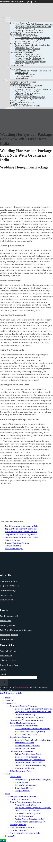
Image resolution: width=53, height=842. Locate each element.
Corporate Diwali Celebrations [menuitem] (29, 762)
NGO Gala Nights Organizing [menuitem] (27, 734)
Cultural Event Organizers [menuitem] (21, 751)
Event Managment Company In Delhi (21, 526)
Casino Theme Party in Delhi (27, 91)
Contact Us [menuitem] (10, 836)
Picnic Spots (15, 69)
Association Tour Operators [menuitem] (27, 745)
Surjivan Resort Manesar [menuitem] (26, 785)
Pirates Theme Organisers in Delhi (30, 96)
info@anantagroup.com (26, 1)
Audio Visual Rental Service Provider (21, 531)
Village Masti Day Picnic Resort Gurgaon (33, 71)
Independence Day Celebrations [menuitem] (30, 759)
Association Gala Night (25, 50)
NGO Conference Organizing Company (32, 37)
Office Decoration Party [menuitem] (21, 771)
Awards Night (6, 655)
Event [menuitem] (7, 793)
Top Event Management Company (21, 529)
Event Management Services (23, 82)
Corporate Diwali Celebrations (29, 59)
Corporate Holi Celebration (27, 56)
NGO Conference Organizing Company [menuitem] (32, 728)
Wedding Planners (18, 100)
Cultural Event (6, 599)
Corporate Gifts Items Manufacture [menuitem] (26, 720)
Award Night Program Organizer (29, 30)
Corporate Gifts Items (10, 586)
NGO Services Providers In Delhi (24, 36)
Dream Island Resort (24, 76)
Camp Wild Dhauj (22, 78)
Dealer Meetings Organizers (22, 34)
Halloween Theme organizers (28, 93)
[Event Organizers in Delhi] (8, 13)
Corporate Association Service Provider (33, 45)
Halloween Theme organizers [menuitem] (28, 813)
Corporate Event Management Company (34, 24)
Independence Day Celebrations (30, 58)
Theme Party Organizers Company (26, 85)
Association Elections (24, 47)
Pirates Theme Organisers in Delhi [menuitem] (30, 819)
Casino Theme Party (9, 665)
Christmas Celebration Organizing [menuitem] (30, 765)
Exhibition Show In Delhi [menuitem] (20, 799)
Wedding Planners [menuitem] (18, 824)
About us (9, 19)
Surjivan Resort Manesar (26, 74)
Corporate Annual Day (25, 28)
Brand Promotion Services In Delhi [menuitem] (25, 833)
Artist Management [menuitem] (19, 830)
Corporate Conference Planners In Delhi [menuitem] (33, 711)
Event (7, 80)
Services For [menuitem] (10, 703)
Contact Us (10, 107)
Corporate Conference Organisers (21, 534)
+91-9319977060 (7, 1)
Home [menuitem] (7, 697)
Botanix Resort (21, 72)
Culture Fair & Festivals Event (28, 54)
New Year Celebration (25, 63)
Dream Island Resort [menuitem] (24, 788)
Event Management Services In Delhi (21, 537)
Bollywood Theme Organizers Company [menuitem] (33, 807)
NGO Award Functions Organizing (30, 39)
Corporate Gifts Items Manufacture (26, 32)
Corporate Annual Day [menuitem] (25, 714)
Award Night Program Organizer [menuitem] (29, 717)
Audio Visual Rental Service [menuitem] (22, 827)
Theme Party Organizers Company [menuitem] (26, 802)
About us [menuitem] (9, 700)
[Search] (4, 682)
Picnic (7, 67)
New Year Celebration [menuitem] (25, 768)
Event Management (9, 616)
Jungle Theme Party (24, 94)
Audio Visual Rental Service (22, 102)
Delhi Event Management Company (16, 630)
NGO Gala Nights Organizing (27, 41)
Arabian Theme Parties (25, 87)
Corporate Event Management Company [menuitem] (34, 709)
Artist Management (19, 104)
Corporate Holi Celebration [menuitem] (27, 757)
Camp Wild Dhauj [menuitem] (22, 790)
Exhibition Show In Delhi (20, 83)
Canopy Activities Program (17, 543)
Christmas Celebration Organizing (30, 61)
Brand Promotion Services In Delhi (25, 105)
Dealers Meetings (8, 590)
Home (7, 17)
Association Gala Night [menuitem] (25, 748)
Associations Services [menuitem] (20, 737)
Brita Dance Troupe (14, 548)
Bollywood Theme (8, 660)
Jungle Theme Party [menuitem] (24, 816)
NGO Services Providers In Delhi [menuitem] (24, 725)
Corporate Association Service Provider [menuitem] (33, 740)
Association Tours (8, 651)
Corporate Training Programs (23, 23)
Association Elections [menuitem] (24, 742)
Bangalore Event (7, 639)
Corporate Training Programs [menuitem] (23, 706)
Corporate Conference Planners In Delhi (33, 26)
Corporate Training (8, 581)
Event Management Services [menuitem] (23, 796)
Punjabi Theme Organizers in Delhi (30, 98)
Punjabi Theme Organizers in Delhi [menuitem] (30, 822)
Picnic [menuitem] (7, 773)
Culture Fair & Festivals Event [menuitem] (28, 754)
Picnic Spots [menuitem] (15, 776)
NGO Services (6, 595)
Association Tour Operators (27, 48)
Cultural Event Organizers (21, 52)
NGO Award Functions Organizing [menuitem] (30, 731)
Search (3, 674)
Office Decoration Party (21, 65)
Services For (10, 21)
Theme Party (6, 620)
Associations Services (20, 43)
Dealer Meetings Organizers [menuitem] (22, 723)
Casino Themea (12, 540)
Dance (3, 669)
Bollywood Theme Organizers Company (33, 89)
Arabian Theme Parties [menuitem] (25, 805)
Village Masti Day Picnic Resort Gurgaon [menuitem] (33, 779)
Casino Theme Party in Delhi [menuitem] (27, 810)
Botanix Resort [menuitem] (21, 782)
